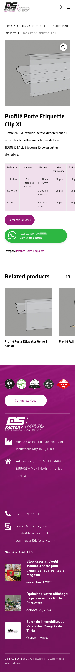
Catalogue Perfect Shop (31, 26)
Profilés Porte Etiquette (30, 251)
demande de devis (20, 220)
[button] (69, 7)
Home (8, 26)
